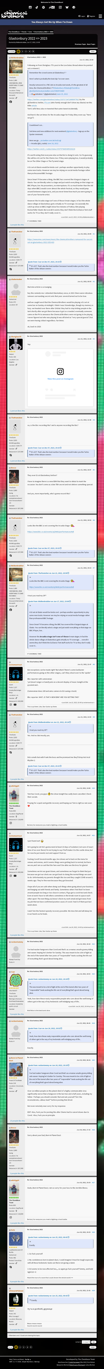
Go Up (10, 1347)
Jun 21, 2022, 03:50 (86, 281)
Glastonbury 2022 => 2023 (36, 57)
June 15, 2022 (62, 94)
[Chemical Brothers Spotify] (43, 7)
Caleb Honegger (74, 1362)
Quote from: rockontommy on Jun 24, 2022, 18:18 (47, 979)
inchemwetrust (15, 665)
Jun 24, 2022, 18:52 (86, 974)
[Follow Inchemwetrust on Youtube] (15, 704)
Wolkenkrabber (17, 58)
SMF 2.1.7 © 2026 (15, 1362)
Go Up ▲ (28, 1359)
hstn (13, 1230)
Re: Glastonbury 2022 (35, 231)
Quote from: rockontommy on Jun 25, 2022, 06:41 (47, 1237)
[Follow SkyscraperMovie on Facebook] (11, 102)
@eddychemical (35, 91)
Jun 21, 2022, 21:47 (86, 664)
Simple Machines (27, 1362)
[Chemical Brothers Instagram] (60, 7)
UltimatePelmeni (16, 1291)
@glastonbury (71, 131)
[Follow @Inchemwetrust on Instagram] (11, 704)
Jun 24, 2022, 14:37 (86, 835)
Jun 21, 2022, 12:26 (86, 339)
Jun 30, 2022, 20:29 (86, 1232)
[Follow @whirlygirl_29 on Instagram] (11, 823)
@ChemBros (74, 88)
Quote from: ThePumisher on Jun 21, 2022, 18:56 (47, 573)
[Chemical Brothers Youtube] (30, 7)
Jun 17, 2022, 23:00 (86, 60)
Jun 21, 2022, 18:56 (86, 520)
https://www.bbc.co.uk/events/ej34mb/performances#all (50, 531)
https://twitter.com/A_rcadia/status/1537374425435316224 (51, 149)
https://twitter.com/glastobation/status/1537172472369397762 (52, 99)
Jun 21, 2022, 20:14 (86, 568)
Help (10, 1359)
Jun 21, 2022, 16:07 (86, 470)
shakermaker (16, 279)
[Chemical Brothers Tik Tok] (37, 7)
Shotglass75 (16, 337)
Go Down (11, 51)
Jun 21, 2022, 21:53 (86, 717)
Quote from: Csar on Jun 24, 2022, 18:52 (44, 1028)
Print (93, 51)
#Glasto (67, 88)
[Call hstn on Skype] (11, 1267)
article (34, 105)
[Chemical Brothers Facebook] (73, 7)
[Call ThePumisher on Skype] (11, 269)
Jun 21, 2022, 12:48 (86, 420)
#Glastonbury (58, 88)
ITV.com (47, 102)
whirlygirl (15, 786)
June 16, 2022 (52, 143)
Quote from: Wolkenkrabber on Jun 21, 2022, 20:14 (48, 722)
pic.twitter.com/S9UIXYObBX (53, 91)
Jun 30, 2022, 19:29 (86, 1182)
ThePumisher (16, 232)
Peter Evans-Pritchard (76, 1365)
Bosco (13, 468)
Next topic (91, 44)
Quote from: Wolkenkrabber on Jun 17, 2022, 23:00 (48, 601)
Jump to (78, 1342)
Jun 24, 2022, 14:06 (86, 788)
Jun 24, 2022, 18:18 (86, 944)
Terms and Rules (18, 1359)
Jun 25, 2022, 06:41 (86, 1023)
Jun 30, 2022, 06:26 (86, 1060)
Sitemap (37, 1362)
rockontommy (17, 942)
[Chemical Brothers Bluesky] (67, 7)
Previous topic (80, 44)
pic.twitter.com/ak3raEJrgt (51, 140)
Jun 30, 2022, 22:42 (86, 1290)
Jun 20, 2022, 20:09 (86, 234)
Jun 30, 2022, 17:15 (86, 1130)
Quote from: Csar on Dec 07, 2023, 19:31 (44, 262)
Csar (13, 972)
